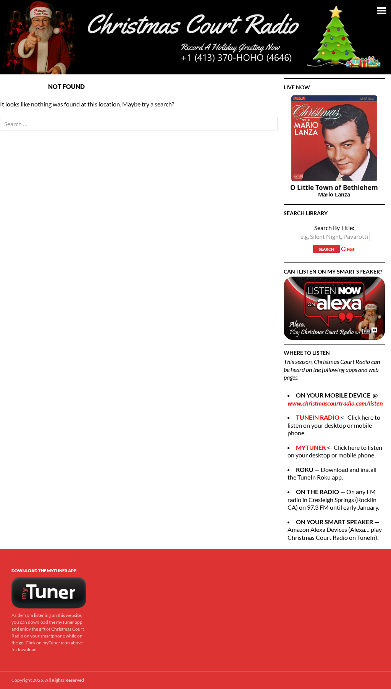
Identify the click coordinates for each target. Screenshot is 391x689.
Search (326, 249)
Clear (348, 248)
